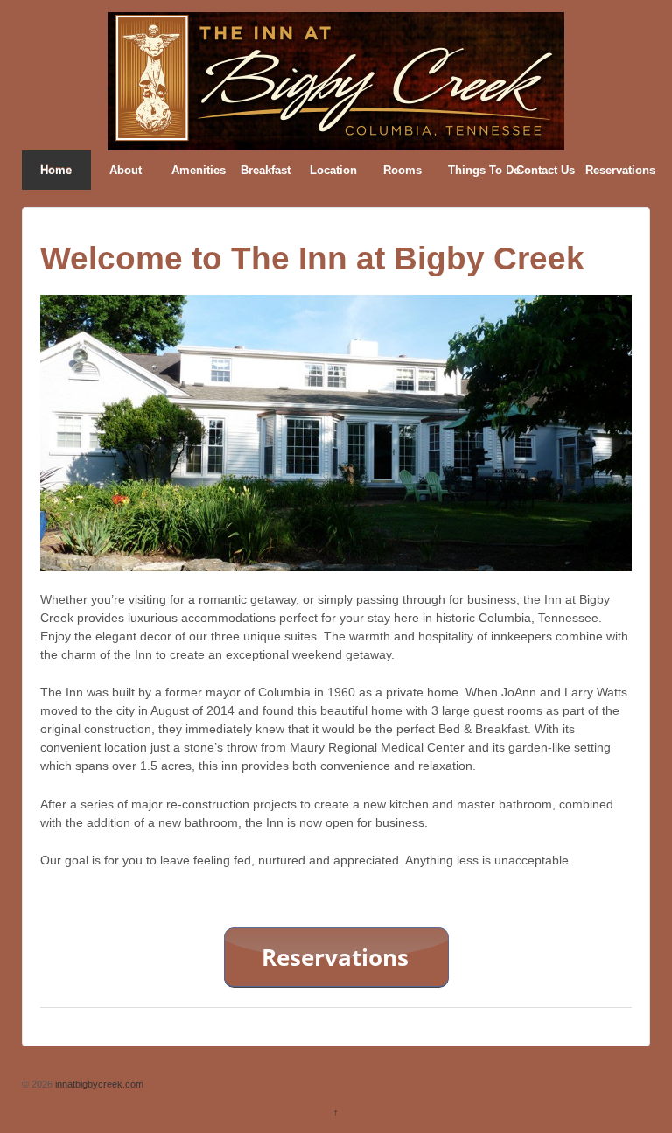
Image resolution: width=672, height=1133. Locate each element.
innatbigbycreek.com (98, 1084)
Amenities (199, 170)
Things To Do (477, 170)
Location (333, 170)
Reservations (614, 170)
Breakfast (265, 170)
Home (56, 170)
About (125, 170)
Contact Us (545, 170)
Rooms (402, 170)
